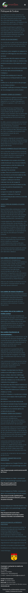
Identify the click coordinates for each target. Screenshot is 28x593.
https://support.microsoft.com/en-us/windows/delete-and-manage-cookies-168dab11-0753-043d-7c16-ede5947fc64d (12, 514)
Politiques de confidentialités (11, 589)
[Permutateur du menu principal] (25, 4)
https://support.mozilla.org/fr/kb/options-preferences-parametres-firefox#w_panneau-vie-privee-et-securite (13, 497)
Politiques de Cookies (16, 591)
